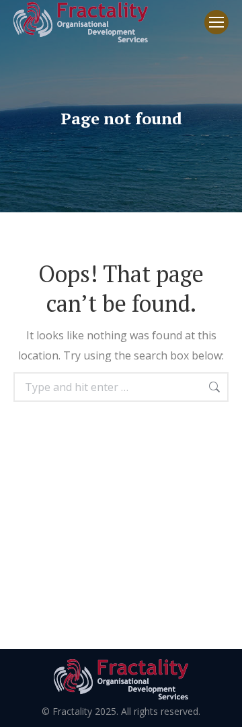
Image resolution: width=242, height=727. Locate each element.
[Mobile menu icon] (216, 22)
